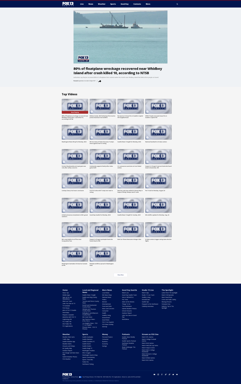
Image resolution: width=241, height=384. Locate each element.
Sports (85, 334)
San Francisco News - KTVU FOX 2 (89, 320)
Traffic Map (66, 339)
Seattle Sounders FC (88, 341)
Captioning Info (67, 319)
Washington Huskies (88, 350)
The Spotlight (167, 290)
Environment (106, 317)
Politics (104, 299)
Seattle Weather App (69, 341)
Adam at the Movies (128, 302)
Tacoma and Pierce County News (90, 302)
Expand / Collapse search (177, 4)
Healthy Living (106, 315)
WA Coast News (87, 317)
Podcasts (126, 334)
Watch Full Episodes (168, 295)
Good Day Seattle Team (129, 295)
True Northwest (127, 306)
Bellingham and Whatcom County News (90, 314)
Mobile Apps (66, 295)
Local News (105, 293)
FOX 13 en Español (108, 322)
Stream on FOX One (150, 334)
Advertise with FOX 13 (69, 317)
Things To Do (126, 304)
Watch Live (125, 293)
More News (107, 290)
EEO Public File (67, 324)
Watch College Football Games (149, 340)
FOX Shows (66, 308)
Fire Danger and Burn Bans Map (71, 353)
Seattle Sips (145, 302)
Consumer (105, 311)
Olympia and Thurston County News (89, 310)
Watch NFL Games (147, 337)
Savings (104, 346)
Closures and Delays (69, 346)
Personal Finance (107, 337)
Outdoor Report (127, 313)
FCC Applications (68, 326)
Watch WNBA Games (148, 358)
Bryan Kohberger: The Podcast (128, 348)
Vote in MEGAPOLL (128, 297)
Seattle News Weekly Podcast (128, 338)
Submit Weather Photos (129, 308)
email (176, 374)
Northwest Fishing (87, 364)
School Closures (127, 311)
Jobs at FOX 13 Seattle (69, 310)
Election (104, 302)
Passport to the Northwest (150, 304)
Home (65, 290)
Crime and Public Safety (169, 299)
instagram (158, 374)
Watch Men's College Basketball (148, 351)
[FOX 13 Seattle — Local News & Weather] (69, 4)
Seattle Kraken (86, 346)
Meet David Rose (167, 297)
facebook (161, 374)
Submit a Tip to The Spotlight (168, 307)
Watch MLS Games (148, 360)
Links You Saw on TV (69, 303)
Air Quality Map (67, 348)
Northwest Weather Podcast (128, 344)
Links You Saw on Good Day (129, 316)
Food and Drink (107, 306)
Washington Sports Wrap (90, 355)
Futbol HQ (85, 362)
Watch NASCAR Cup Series (150, 345)
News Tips (66, 293)
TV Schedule (66, 306)
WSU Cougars (86, 353)
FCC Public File (67, 321)
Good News (105, 320)
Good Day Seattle (129, 290)
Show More (120, 275)
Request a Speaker (68, 315)
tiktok (165, 374)
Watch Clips (145, 293)
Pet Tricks (125, 299)
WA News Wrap (107, 295)
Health (104, 313)
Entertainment (106, 304)
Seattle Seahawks (87, 337)
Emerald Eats (146, 299)
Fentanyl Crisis (166, 304)
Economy (105, 344)
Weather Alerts (67, 344)
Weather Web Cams (69, 337)
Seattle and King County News (89, 298)
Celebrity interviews (148, 306)
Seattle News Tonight (89, 295)
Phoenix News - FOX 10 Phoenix (89, 328)
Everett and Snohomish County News (89, 306)
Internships (66, 312)
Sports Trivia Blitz (87, 359)
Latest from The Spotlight (169, 293)
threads (169, 374)
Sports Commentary (88, 357)
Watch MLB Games (148, 343)
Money (105, 334)
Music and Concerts (108, 308)
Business (105, 341)
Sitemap (104, 327)
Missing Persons (167, 302)
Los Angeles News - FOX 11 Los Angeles (89, 324)
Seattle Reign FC (87, 348)
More (148, 4)
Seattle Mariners (87, 339)
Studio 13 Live (148, 290)
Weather (66, 334)
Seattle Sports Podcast (129, 341)
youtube (154, 374)
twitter (173, 374)
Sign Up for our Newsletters (67, 298)
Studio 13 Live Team (148, 295)
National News (106, 297)
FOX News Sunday (107, 324)
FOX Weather (67, 359)
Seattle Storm (86, 344)
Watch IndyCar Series (148, 348)
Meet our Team (67, 301)
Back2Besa (125, 319)
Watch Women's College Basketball (149, 355)
